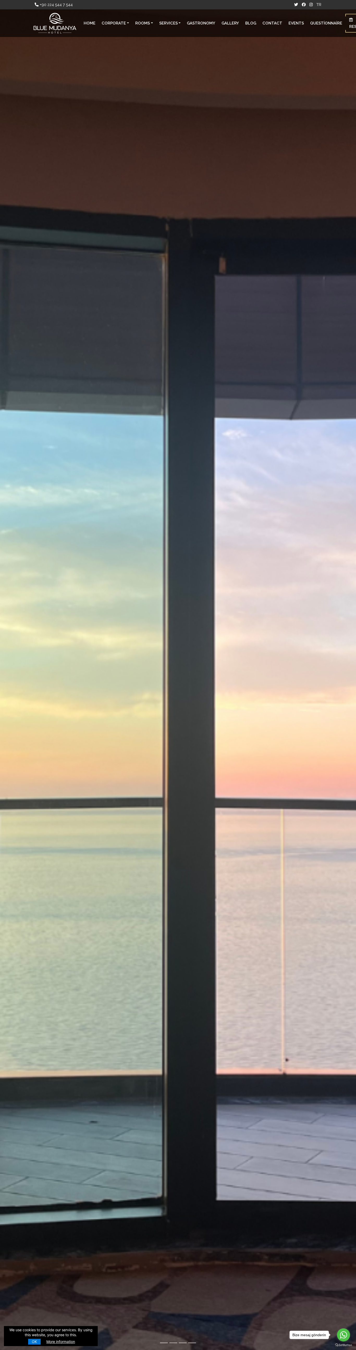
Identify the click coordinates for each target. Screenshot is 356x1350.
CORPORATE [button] (114, 23)
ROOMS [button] (142, 23)
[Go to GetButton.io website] (343, 1344)
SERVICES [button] (168, 23)
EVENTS (296, 23)
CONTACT (272, 23)
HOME (89, 23)
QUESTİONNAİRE (326, 23)
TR (318, 4)
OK (34, 1341)
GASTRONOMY (201, 23)
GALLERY (230, 23)
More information (60, 1341)
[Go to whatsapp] (343, 1334)
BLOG (250, 23)
